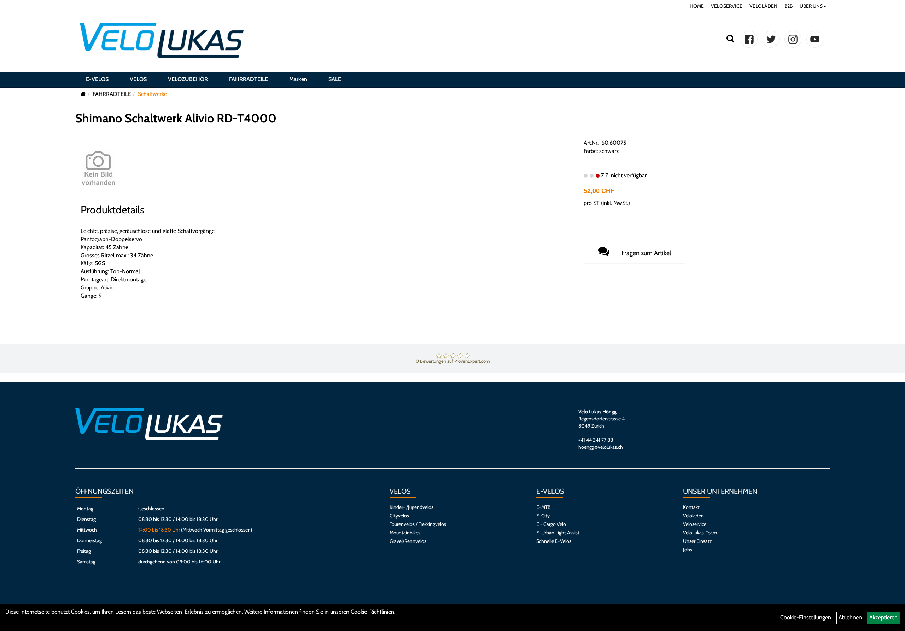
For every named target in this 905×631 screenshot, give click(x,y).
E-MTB (543, 507)
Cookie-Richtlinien (372, 611)
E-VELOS (97, 79)
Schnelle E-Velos (553, 541)
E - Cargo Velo (551, 524)
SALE (334, 79)
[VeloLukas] (162, 40)
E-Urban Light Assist (557, 532)
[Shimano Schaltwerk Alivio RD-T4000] (98, 167)
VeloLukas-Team (700, 532)
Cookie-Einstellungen (805, 617)
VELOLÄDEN (763, 6)
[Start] (83, 94)
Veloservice (694, 524)
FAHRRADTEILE (248, 79)
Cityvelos (399, 515)
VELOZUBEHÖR (188, 79)
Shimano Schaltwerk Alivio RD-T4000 (175, 118)
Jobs (687, 549)
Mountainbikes (405, 532)
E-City (543, 515)
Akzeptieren (883, 617)
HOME (697, 6)
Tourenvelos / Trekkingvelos (418, 524)
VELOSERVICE (726, 6)
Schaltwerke (152, 94)
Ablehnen (850, 617)
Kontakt (691, 507)
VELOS (138, 79)
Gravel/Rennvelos (408, 541)
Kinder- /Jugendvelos (411, 507)
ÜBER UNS (811, 6)
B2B (788, 6)
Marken (298, 79)
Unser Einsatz (697, 541)
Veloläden (693, 515)
